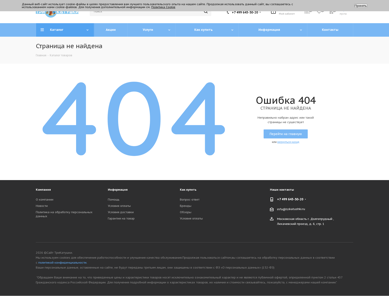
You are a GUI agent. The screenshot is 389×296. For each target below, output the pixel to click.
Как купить (188, 190)
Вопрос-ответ (189, 199)
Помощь (114, 199)
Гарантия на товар (121, 218)
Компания (43, 190)
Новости (42, 206)
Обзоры (185, 212)
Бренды (185, 206)
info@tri (283, 209)
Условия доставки (121, 212)
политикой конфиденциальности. (62, 262)
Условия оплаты (119, 206)
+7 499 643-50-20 (245, 12)
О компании (44, 199)
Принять (361, 6)
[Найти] (205, 11)
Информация (118, 190)
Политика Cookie (163, 7)
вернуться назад (288, 142)
